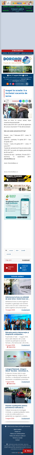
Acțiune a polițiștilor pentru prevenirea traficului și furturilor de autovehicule (16, 406)
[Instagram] (13, 84)
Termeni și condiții (17, 438)
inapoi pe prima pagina (25, 268)
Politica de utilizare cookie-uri (17, 435)
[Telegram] (26, 101)
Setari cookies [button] (17, 429)
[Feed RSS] (7, 84)
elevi (17, 250)
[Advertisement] (17, 30)
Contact (17, 440)
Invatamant (15, 101)
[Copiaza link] (29, 101)
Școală (23, 250)
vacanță (9, 254)
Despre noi (17, 431)
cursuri (11, 250)
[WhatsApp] (23, 101)
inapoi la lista (10, 268)
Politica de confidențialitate (17, 433)
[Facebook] (10, 84)
